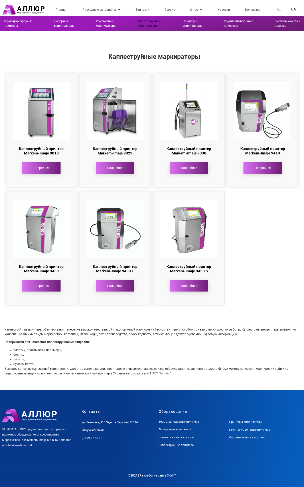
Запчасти (142, 9)
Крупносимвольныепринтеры (238, 23)
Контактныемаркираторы (106, 23)
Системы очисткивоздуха (287, 23)
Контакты (252, 9)
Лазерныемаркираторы (64, 23)
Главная (61, 9)
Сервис (169, 9)
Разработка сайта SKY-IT (158, 475)
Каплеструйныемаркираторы (149, 23)
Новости (223, 9)
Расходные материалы (99, 9)
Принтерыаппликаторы (192, 23)
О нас (194, 9)
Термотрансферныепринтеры (18, 23)
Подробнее (41, 168)
